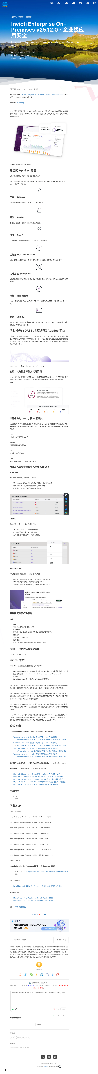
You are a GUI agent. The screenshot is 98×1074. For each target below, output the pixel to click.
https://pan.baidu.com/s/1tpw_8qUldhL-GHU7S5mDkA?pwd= (46, 871)
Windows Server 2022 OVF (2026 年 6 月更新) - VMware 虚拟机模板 (41, 751)
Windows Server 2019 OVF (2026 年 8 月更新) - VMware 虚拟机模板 (41, 745)
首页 (52, 3)
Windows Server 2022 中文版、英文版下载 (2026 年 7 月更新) (35, 748)
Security (21, 17)
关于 (59, 3)
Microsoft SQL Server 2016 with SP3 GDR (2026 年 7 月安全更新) (37, 774)
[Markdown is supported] (13, 1009)
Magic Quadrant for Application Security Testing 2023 (33, 900)
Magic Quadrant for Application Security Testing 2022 (33, 898)
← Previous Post (19, 940)
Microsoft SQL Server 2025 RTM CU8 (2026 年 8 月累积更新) (35, 784)
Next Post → (61, 940)
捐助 (80, 3)
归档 (66, 3)
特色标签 (12, 1033)
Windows (28, 17)
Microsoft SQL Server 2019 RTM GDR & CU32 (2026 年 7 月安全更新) (38, 779)
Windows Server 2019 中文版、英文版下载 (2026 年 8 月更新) (35, 743)
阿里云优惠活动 (24, 1047)
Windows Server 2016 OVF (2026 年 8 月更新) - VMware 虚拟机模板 (41, 740)
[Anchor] (4, 170)
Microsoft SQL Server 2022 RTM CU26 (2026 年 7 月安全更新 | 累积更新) (39, 782)
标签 (87, 3)
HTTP (14, 17)
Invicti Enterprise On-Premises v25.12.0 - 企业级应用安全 (42, 95)
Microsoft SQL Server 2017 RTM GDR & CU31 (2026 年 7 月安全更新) (38, 777)
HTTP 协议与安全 (20, 907)
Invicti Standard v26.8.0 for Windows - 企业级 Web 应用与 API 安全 (37, 886)
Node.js (45, 1066)
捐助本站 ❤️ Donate (39, 914)
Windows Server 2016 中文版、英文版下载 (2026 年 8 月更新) (35, 737)
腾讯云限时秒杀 (14, 1047)
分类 (73, 3)
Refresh (39, 1024)
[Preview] (16, 1009)
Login (63, 1009)
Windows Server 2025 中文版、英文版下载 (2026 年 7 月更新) (35, 754)
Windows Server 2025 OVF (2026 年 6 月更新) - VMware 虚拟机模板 (41, 757)
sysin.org (20, 103)
